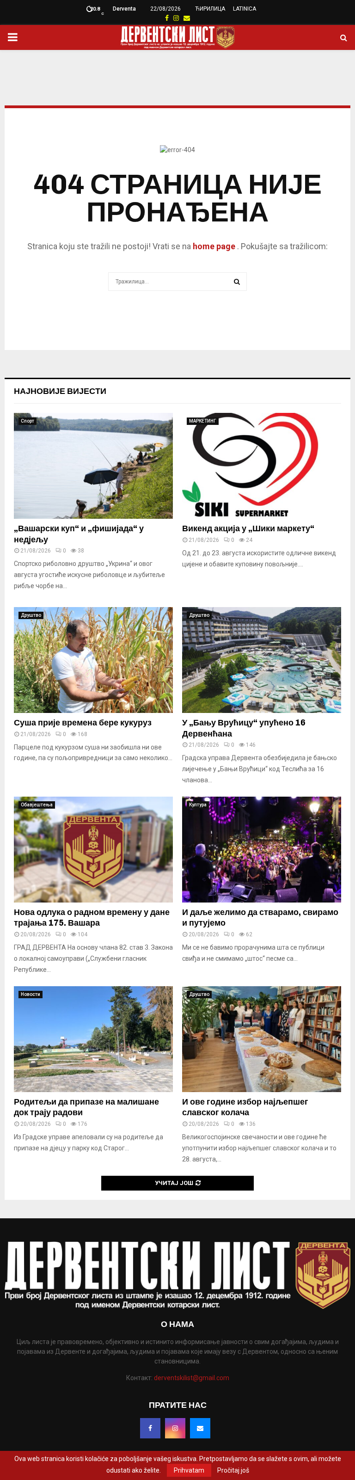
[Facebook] (150, 1428)
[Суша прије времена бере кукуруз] (93, 660)
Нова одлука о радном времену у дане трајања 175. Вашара (92, 917)
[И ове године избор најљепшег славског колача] (261, 1039)
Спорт (27, 421)
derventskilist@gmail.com (191, 1378)
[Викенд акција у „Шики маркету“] (261, 466)
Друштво (31, 615)
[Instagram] (175, 1428)
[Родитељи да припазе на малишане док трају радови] (93, 1039)
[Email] (200, 1428)
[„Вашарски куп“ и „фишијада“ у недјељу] (93, 466)
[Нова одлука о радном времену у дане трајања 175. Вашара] (93, 850)
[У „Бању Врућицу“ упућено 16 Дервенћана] (261, 660)
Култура (198, 804)
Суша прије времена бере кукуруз (83, 723)
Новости (30, 994)
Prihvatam (189, 1470)
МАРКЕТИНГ (202, 421)
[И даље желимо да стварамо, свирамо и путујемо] (261, 850)
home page (214, 246)
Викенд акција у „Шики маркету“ (248, 528)
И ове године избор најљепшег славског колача (245, 1107)
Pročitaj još (233, 1470)
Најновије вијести (60, 391)
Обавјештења (37, 804)
